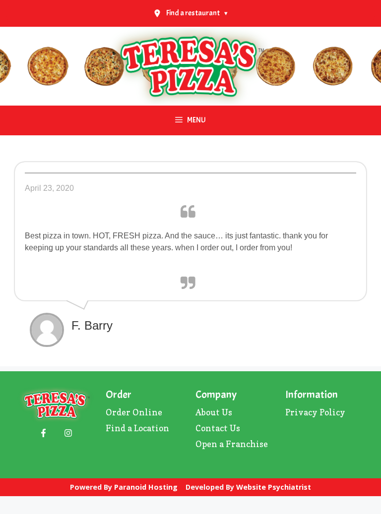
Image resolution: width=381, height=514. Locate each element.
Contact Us (217, 428)
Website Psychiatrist (273, 487)
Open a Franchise (231, 444)
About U (211, 412)
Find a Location (137, 428)
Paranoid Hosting (146, 487)
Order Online (134, 412)
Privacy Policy (315, 412)
